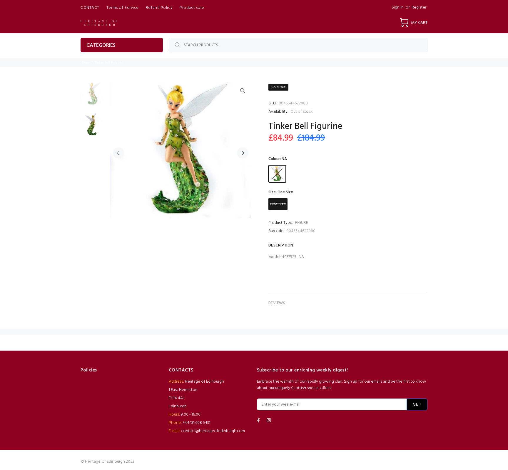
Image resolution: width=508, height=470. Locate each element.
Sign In (398, 7)
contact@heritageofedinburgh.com (213, 431)
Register (419, 7)
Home (85, 63)
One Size (278, 204)
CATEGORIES (101, 45)
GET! (417, 404)
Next (242, 153)
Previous (118, 153)
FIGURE (301, 222)
